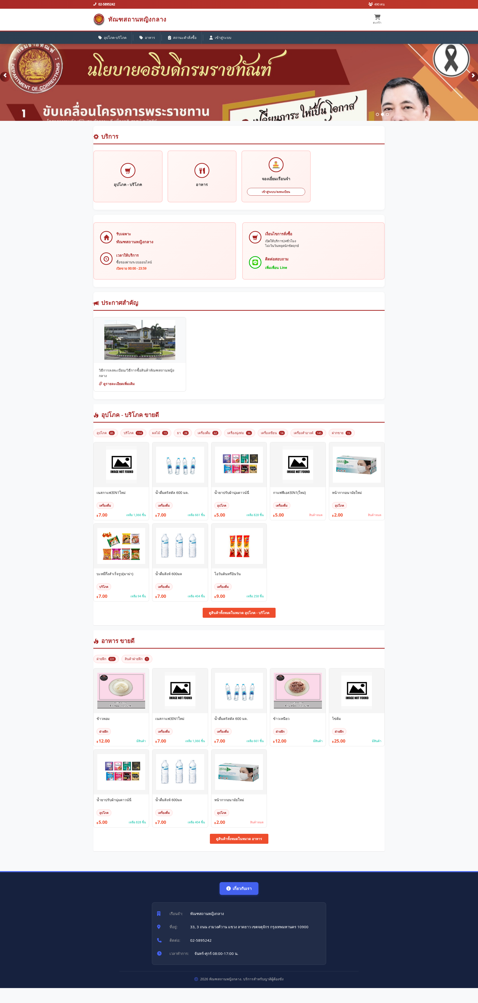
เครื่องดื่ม (207, 433)
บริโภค (133, 433)
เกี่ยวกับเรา (242, 888)
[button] (5, 77)
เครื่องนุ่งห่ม (238, 433)
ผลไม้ (159, 433)
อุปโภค (105, 433)
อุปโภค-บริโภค (115, 37)
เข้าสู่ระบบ (223, 37)
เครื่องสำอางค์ (307, 433)
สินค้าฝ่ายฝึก (136, 659)
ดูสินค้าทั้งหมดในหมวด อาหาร (239, 838)
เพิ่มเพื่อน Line (276, 267)
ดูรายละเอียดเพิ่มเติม (118, 383)
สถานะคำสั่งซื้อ (184, 37)
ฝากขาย (341, 433)
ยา (182, 433)
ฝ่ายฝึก (105, 659)
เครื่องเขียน (272, 433)
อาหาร (150, 37)
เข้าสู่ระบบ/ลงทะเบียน (276, 192)
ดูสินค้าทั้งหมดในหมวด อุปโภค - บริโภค (239, 612)
